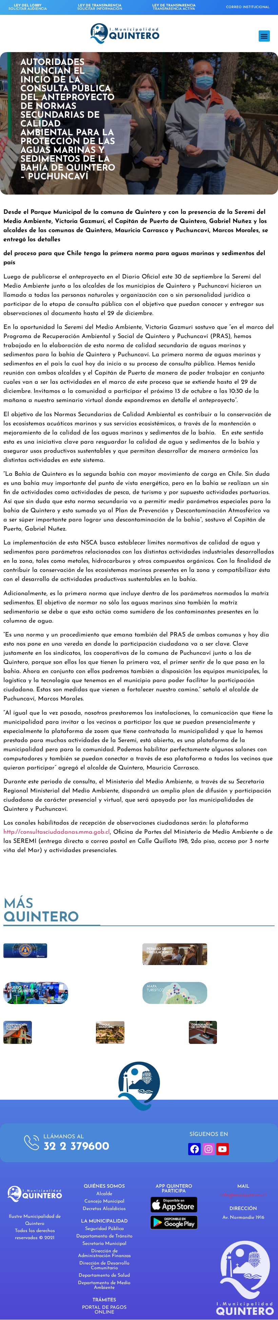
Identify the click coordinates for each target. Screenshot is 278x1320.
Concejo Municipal (104, 1201)
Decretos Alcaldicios (104, 1208)
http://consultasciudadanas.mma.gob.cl (56, 832)
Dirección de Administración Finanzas (104, 1253)
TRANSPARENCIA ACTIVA (174, 7)
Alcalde (104, 1193)
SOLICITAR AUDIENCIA (27, 7)
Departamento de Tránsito (104, 1236)
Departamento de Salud (104, 1275)
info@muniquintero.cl (243, 1195)
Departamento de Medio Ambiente (104, 1285)
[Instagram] (208, 1149)
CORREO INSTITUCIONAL (248, 7)
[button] (264, 36)
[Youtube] (222, 1149)
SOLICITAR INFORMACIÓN (99, 7)
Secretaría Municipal (104, 1243)
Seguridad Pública (104, 1228)
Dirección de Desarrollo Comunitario (104, 1266)
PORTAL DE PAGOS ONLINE (104, 1310)
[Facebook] (194, 1149)
